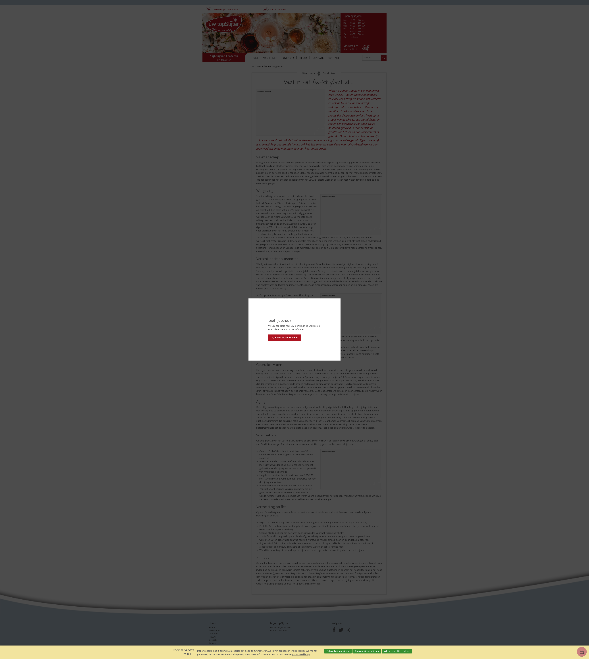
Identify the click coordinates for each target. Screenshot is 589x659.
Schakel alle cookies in (338, 651)
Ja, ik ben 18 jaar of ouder (284, 337)
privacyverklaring (301, 654)
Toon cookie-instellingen (367, 651)
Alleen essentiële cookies (397, 651)
